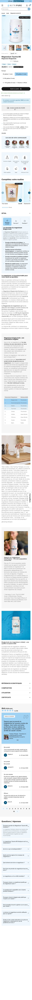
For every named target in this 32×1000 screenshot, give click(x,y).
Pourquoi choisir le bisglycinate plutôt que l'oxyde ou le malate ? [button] (14, 898)
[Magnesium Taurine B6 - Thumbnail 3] (19, 48)
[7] (6, 61)
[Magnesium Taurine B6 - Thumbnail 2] (12, 48)
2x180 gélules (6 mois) (9, 78)
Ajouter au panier (20, 200)
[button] (29, 193)
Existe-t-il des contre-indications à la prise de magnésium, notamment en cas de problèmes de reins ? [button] (15, 921)
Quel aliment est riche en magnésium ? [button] (14, 862)
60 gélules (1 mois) (8, 74)
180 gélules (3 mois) (21, 74)
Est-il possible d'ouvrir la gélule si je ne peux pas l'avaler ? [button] (15, 905)
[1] (1, 61)
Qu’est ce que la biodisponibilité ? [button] (12, 849)
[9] (8, 61)
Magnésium (6, 117)
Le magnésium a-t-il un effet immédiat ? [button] (14, 876)
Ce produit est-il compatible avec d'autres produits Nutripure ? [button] (14, 890)
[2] (9, 756)
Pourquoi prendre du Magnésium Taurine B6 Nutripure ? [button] (15, 826)
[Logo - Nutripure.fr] (15, 5)
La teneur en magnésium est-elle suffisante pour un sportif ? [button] (15, 913)
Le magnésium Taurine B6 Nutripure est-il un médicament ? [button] (15, 842)
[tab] (7, 222)
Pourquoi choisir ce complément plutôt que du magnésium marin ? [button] (15, 883)
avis (16, 61)
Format (4, 71)
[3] (3, 61)
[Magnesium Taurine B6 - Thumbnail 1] (5, 48)
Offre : (16, 1)
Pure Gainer (5, 203)
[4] (12, 756)
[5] (5, 61)
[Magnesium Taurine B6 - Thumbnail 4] (26, 48)
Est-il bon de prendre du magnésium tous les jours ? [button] (15, 869)
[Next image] (28, 30)
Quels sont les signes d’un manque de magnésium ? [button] (13, 855)
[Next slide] (28, 48)
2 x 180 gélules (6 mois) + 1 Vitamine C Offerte (15, 82)
